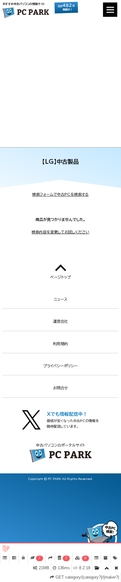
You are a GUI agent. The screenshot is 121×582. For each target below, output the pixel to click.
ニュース (60, 299)
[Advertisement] (60, 83)
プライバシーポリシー (60, 366)
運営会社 (60, 321)
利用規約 (60, 343)
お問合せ (60, 388)
